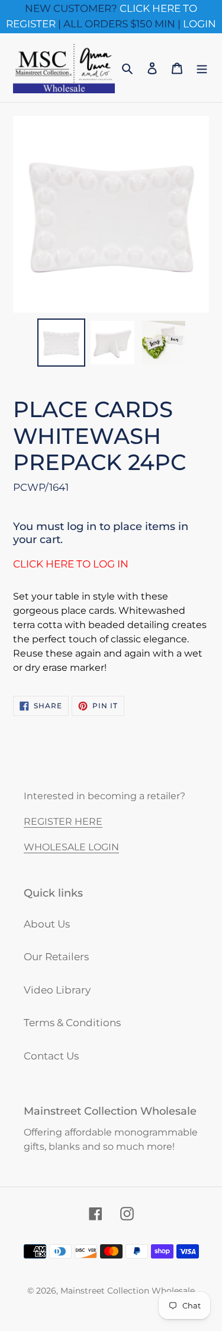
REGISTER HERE (63, 821)
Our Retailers (56, 957)
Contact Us (51, 1056)
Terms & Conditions (72, 1023)
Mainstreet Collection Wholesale (127, 1290)
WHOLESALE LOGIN (71, 847)
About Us (47, 924)
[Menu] (201, 67)
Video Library (57, 990)
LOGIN (199, 24)
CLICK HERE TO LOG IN (70, 564)
